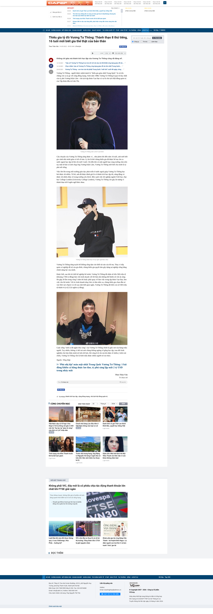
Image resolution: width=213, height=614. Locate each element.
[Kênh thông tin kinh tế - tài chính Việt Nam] (70, 3)
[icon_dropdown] (164, 2)
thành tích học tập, (72, 396)
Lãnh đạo (154, 41)
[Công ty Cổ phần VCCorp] (146, 585)
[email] (51, 72)
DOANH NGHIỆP (77, 30)
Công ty (136, 41)
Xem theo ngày (84, 404)
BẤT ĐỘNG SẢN (66, 30)
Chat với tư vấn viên (111, 594)
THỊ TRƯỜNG (132, 30)
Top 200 (167, 577)
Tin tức (145, 41)
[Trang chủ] (44, 30)
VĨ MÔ (117, 30)
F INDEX (162, 30)
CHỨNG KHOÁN (56, 30)
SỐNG (139, 30)
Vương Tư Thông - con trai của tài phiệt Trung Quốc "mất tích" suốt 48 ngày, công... (93, 69)
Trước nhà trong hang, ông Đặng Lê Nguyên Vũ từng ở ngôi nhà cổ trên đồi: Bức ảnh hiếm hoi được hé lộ (88, 457)
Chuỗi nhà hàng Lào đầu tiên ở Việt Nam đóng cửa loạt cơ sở (87, 425)
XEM (123, 404)
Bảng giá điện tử (57, 12)
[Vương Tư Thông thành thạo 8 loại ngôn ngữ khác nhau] (92, 222)
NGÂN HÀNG (87, 30)
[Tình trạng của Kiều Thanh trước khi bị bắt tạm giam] (61, 444)
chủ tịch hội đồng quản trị (99, 396)
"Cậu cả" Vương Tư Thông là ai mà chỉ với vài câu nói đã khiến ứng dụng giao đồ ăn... (94, 63)
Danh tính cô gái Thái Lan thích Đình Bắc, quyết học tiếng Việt (114, 425)
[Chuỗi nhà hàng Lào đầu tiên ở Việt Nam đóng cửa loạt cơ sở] (88, 414)
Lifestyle (78, 46)
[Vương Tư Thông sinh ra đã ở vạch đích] (92, 117)
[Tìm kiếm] (157, 38)
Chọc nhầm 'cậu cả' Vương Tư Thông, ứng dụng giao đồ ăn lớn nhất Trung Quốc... (93, 66)
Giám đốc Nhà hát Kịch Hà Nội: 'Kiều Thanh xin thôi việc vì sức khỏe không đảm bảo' (114, 456)
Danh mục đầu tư (57, 17)
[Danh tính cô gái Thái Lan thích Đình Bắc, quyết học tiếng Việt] (115, 414)
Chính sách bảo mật (55, 606)
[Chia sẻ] (51, 66)
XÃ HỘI (48, 30)
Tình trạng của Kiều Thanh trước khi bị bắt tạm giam (61, 455)
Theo (92, 382)
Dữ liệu (156, 30)
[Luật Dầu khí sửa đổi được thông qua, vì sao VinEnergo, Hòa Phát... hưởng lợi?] (61, 528)
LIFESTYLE (145, 30)
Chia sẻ (123, 46)
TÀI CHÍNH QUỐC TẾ (108, 30)
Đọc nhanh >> (115, 8)
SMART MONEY (96, 30)
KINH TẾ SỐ (123, 30)
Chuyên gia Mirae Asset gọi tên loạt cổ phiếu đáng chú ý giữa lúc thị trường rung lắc (67, 503)
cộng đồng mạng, (84, 396)
